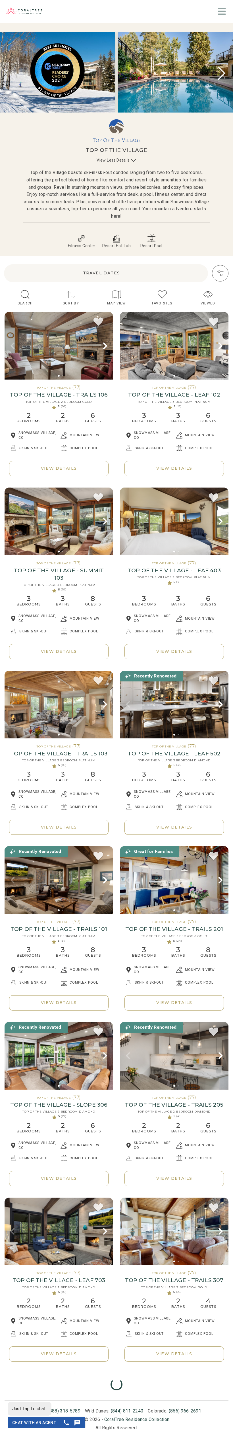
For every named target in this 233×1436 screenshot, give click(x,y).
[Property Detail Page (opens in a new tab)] (59, 346)
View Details (59, 468)
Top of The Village (54, 387)
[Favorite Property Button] (98, 322)
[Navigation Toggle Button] (221, 11)
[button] (221, 73)
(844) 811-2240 (127, 1411)
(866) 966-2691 (185, 1411)
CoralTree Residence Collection (137, 1419)
